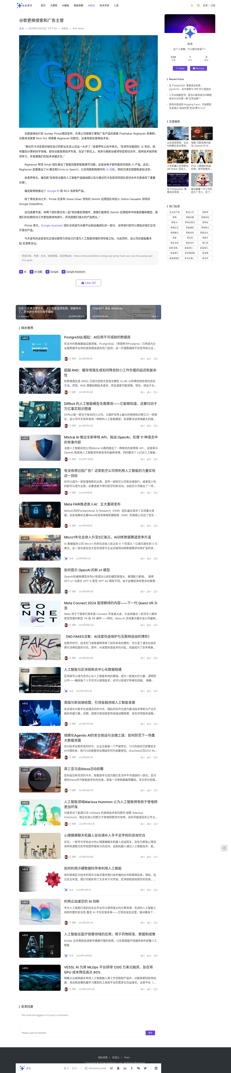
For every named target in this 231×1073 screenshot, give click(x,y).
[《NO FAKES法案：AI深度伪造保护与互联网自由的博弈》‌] (40, 647)
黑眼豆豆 (174, 227)
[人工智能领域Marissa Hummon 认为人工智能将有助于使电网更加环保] (40, 812)
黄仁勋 (205, 243)
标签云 (115, 1057)
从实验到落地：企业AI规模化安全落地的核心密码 (177, 144)
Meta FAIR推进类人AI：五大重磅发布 (92, 504)
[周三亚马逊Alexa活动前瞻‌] (40, 779)
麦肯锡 (205, 253)
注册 (213, 5)
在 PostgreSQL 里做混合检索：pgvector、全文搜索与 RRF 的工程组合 (177, 190)
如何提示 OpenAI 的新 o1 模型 (87, 570)
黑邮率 (205, 212)
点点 (21, 28)
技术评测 (104, 5)
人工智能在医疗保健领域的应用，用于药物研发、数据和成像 (109, 934)
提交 (150, 1033)
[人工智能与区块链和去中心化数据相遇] (40, 680)
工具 (116, 5)
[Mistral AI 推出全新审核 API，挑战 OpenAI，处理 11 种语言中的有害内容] (40, 448)
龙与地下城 (174, 212)
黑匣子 (205, 238)
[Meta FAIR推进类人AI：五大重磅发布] (40, 515)
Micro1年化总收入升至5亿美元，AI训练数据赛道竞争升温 (107, 537)
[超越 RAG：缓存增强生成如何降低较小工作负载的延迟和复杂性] (40, 381)
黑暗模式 (174, 232)
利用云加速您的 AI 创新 (81, 901)
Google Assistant (52, 225)
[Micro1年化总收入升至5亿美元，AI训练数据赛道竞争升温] (40, 548)
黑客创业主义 (206, 232)
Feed (127, 1057)
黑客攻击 (190, 232)
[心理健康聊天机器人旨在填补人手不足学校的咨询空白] (40, 846)
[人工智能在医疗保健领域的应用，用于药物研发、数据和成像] (40, 945)
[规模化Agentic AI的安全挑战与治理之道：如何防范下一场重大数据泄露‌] (40, 746)
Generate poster (97, 1068)
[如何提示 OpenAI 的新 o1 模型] (40, 581)
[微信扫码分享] (138, 1068)
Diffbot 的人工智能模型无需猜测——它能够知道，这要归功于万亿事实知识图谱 (110, 406)
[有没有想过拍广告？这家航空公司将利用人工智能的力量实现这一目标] (40, 481)
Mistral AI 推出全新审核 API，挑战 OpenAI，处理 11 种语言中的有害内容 (111, 439)
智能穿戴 (78, 5)
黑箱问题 (190, 217)
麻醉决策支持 (175, 248)
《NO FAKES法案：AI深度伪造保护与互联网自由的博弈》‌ (107, 637)
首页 (43, 5)
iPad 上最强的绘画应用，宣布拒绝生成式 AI (201, 167)
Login (31, 1033)
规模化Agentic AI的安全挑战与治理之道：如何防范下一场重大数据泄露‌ (109, 737)
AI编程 (65, 5)
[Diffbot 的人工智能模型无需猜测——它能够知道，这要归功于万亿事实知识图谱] (40, 414)
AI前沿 (91, 5)
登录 (205, 5)
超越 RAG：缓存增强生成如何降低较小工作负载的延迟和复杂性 (110, 372)
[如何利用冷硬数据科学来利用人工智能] (40, 879)
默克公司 (190, 212)
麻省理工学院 (206, 248)
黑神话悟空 (190, 222)
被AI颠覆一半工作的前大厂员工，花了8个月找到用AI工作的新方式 (201, 190)
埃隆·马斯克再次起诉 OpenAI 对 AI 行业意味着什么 (201, 144)
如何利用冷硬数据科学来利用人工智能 (93, 868)
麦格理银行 (174, 258)
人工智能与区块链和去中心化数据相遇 (93, 670)
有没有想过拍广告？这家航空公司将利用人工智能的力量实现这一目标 (109, 473)
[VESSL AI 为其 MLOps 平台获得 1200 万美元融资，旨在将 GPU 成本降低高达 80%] (40, 978)
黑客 (174, 238)
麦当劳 (205, 258)
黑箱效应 (205, 217)
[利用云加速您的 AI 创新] (40, 912)
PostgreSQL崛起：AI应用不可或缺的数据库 (97, 337)
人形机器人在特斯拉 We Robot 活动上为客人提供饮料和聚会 (177, 167)
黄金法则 (174, 243)
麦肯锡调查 (190, 253)
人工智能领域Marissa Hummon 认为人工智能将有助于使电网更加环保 (110, 804)
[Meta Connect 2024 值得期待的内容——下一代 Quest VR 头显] (40, 614)
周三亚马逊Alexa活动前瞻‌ (83, 769)
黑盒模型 (190, 227)
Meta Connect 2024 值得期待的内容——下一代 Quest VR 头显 (111, 605)
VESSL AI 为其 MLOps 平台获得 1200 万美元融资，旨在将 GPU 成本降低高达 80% (108, 969)
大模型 (53, 5)
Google (51, 191)
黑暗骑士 (205, 227)
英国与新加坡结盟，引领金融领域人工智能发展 (99, 703)
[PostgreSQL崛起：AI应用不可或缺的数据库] (40, 348)
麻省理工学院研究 (191, 248)
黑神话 (205, 222)
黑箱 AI (174, 222)
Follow (181, 68)
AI (133, 164)
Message (200, 68)
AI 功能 (110, 169)
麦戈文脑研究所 (191, 258)
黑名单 (190, 238)
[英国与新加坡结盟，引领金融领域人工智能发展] (40, 713)
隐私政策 (103, 1057)
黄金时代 (190, 243)
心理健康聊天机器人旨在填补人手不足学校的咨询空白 (104, 835)
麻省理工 (174, 253)
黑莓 (174, 217)
